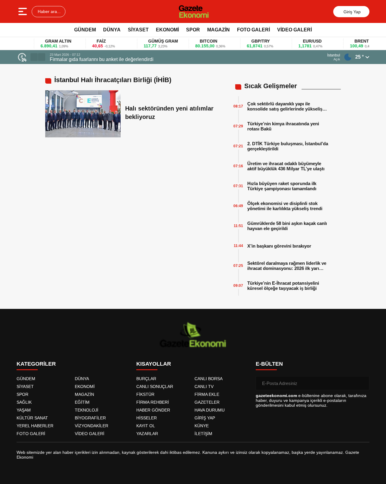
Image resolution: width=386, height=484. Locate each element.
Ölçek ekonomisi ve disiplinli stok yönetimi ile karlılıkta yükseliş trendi (284, 206)
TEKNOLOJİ (86, 410)
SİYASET (138, 29)
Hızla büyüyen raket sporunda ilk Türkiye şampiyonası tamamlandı (281, 186)
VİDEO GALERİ (294, 29)
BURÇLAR (146, 378)
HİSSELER (146, 417)
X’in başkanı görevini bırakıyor (279, 245)
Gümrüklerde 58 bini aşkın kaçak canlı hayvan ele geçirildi (287, 226)
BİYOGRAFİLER (90, 417)
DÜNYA (112, 29)
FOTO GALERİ (253, 29)
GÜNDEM (85, 29)
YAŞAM (24, 410)
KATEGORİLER (36, 364)
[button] (34, 57)
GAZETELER (207, 402)
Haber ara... (48, 11)
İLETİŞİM (203, 433)
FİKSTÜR (145, 394)
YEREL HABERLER (35, 425)
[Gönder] (362, 383)
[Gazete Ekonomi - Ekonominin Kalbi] (194, 11)
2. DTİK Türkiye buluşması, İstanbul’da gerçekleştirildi (287, 146)
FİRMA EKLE (207, 394)
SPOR (193, 29)
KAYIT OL (145, 425)
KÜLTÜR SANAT (32, 417)
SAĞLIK (24, 402)
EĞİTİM (82, 402)
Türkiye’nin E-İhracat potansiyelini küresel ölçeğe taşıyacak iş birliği (283, 285)
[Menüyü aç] (23, 11)
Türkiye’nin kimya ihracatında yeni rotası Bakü (283, 126)
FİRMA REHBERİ (152, 402)
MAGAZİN (218, 29)
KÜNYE (202, 425)
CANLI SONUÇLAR (154, 386)
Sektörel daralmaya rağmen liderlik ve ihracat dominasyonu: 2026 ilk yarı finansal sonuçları (286, 266)
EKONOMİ (167, 29)
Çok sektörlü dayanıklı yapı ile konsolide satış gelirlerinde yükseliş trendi (284, 106)
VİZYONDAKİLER (91, 425)
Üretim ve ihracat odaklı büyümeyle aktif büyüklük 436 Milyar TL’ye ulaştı (285, 166)
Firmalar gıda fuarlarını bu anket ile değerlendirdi (101, 59)
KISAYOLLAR (153, 364)
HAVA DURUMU (210, 410)
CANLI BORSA (209, 378)
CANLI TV (204, 386)
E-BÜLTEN (269, 364)
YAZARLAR (147, 433)
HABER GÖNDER (153, 410)
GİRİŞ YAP (205, 417)
